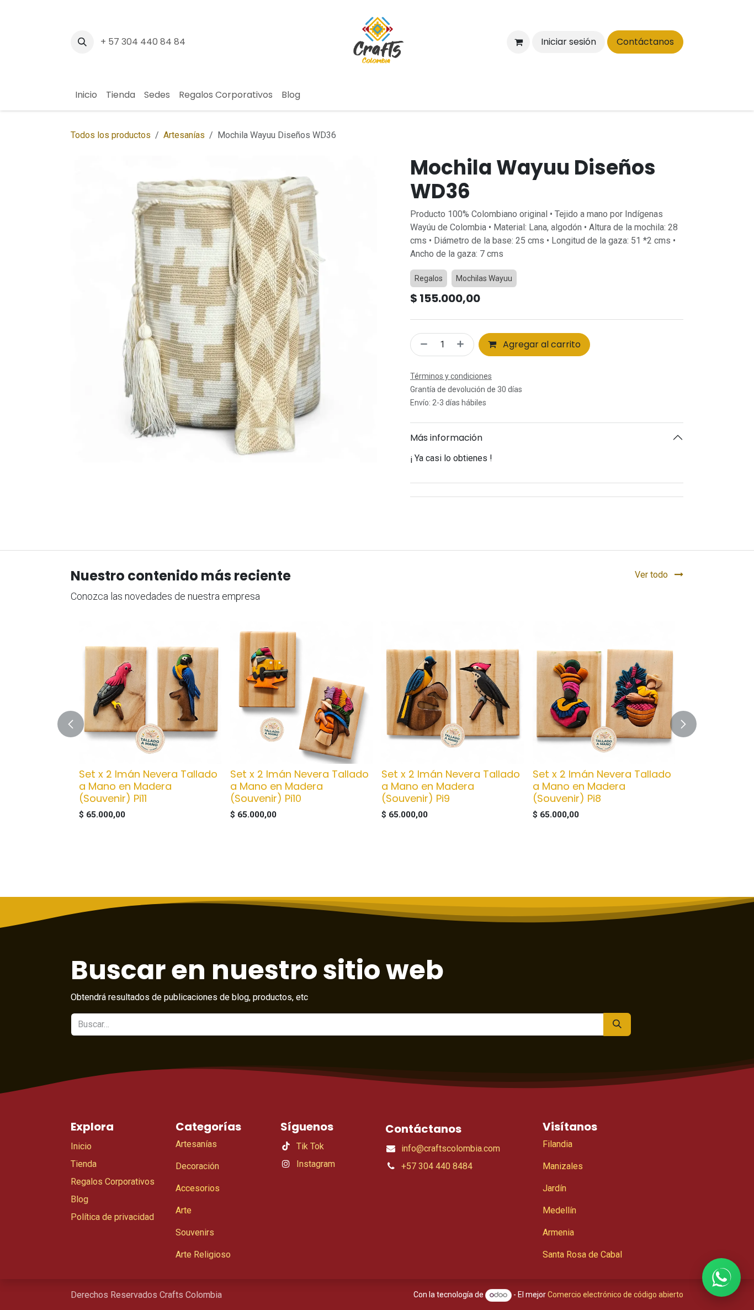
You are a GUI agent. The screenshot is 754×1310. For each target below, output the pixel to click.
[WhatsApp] (721, 1277)
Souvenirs (195, 1262)
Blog (79, 1229)
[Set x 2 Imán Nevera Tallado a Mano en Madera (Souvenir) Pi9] (452, 723)
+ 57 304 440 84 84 (142, 41)
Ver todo (652, 605)
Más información (446, 467)
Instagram (315, 1193)
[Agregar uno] (463, 375)
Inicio (81, 1176)
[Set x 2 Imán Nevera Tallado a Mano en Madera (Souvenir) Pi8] (604, 723)
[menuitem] (86, 95)
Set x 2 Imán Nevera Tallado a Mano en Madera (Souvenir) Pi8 (602, 816)
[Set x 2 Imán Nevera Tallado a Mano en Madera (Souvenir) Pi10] (301, 723)
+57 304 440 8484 (436, 1196)
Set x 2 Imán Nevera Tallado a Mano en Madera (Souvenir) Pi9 (450, 816)
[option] (377, 754)
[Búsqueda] (617, 1054)
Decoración (197, 1196)
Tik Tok (310, 1176)
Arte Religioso (203, 1284)
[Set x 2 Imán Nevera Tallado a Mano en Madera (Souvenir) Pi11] (150, 723)
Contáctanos (645, 41)
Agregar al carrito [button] (541, 374)
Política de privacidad (112, 1247)
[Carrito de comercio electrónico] (518, 42)
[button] (82, 42)
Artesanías (184, 135)
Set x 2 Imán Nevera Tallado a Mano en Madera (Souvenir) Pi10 (299, 816)
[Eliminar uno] (422, 375)
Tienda (84, 1193)
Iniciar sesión (568, 41)
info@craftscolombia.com (450, 1178)
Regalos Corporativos (113, 1211)
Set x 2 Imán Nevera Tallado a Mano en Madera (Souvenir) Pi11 (148, 816)
